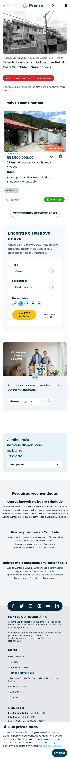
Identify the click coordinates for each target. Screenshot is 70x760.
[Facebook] (13, 606)
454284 (59, 57)
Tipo (15, 265)
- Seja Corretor (15, 691)
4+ (33, 303)
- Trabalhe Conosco (18, 686)
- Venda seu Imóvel (18, 667)
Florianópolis (9, 57)
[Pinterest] (39, 606)
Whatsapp (56, 199)
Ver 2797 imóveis (24, 314)
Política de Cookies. (49, 746)
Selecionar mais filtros (49, 316)
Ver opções (17, 464)
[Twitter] (22, 606)
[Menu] (66, 5)
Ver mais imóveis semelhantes (35, 213)
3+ (26, 303)
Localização (20, 281)
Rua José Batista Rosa (41, 57)
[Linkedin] (57, 606)
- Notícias (13, 661)
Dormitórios (20, 298)
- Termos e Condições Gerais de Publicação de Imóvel (33, 679)
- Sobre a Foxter (16, 656)
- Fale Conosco (16, 697)
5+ (39, 303)
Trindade (23, 57)
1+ (15, 303)
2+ (20, 303)
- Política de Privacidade (21, 672)
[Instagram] (31, 606)
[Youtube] (48, 606)
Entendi (59, 753)
